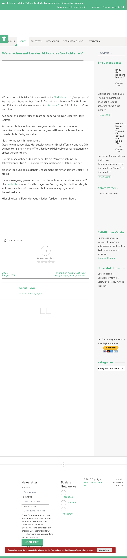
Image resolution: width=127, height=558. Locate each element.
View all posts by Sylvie (32, 293)
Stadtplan (95, 41)
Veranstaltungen (73, 41)
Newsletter (108, 7)
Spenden (95, 7)
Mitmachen (52, 41)
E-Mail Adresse (29, 506)
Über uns (9, 41)
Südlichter (13, 184)
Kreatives (80, 275)
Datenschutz (119, 485)
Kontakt (121, 7)
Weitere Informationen (84, 550)
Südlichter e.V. (62, 97)
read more (104, 115)
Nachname (27, 496)
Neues (23, 41)
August (7, 275)
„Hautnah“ (53, 105)
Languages (62, 7)
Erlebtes (36, 41)
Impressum (118, 482)
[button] (4, 39)
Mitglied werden (79, 7)
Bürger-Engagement (65, 275)
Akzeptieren (104, 550)
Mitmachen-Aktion (65, 272)
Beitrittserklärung (106, 258)
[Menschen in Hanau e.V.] (23, 33)
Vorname (26, 487)
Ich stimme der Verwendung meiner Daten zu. (37, 535)
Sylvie (5, 272)
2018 (13, 275)
